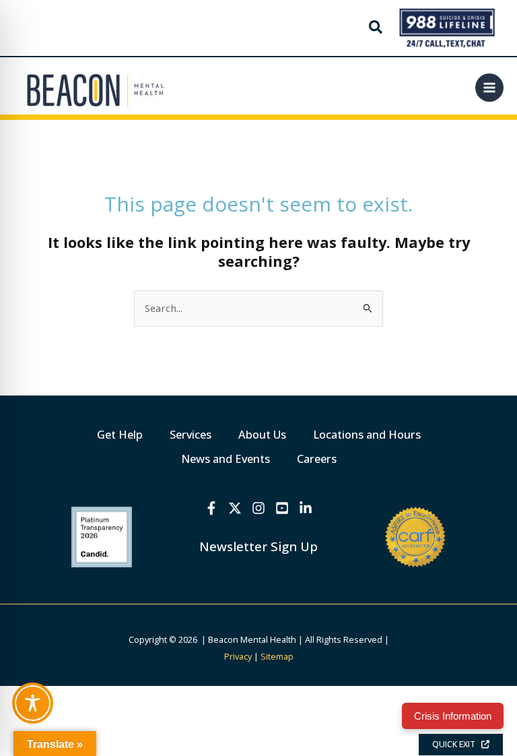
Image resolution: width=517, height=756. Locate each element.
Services (190, 434)
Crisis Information (452, 716)
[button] (376, 28)
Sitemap (277, 656)
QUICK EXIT (456, 744)
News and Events (225, 458)
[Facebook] (211, 508)
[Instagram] (258, 508)
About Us (262, 434)
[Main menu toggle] (489, 87)
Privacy (238, 656)
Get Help (120, 434)
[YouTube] (282, 508)
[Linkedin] (305, 508)
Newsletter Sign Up (258, 546)
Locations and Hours (367, 434)
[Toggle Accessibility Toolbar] (32, 703)
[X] (235, 508)
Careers (317, 458)
